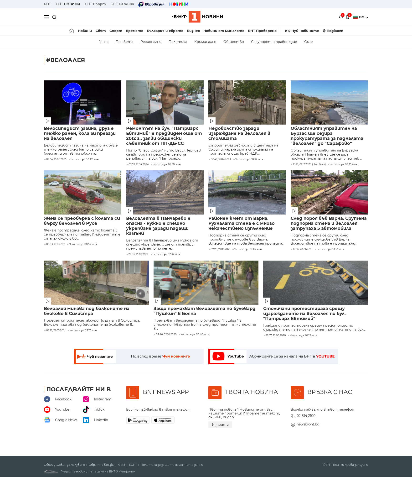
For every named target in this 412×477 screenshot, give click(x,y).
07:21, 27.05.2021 (56, 330)
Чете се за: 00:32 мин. (249, 159)
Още (308, 42)
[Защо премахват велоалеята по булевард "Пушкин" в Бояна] (206, 283)
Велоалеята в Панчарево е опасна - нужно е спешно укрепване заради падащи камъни (158, 226)
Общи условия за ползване (64, 465)
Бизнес (193, 31)
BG (362, 17)
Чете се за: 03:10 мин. (331, 249)
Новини (85, 31)
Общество (233, 42)
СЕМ (121, 465)
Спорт (115, 31)
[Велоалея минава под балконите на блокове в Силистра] (96, 283)
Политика (178, 42)
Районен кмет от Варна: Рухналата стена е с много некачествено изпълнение (241, 223)
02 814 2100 (306, 416)
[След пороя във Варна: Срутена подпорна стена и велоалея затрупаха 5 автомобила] (329, 192)
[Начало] (71, 31)
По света (124, 42)
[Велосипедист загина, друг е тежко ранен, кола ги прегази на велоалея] (82, 102)
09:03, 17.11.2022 (55, 244)
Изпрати (220, 424)
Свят (101, 31)
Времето (134, 31)
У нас (103, 42)
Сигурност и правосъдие (274, 42)
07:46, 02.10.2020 (166, 334)
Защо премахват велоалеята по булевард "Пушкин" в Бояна (205, 311)
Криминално (205, 42)
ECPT (133, 465)
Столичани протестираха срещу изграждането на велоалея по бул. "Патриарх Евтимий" (304, 313)
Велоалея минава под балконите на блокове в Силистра (86, 311)
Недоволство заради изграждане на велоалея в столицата (239, 133)
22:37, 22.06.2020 (276, 335)
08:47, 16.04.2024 (221, 159)
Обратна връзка (101, 465)
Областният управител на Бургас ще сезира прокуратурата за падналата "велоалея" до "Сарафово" (327, 136)
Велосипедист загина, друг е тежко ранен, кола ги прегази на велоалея (80, 133)
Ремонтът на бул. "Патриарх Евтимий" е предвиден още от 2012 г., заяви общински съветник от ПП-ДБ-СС (164, 136)
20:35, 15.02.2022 (139, 254)
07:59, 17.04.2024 (139, 164)
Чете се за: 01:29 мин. (304, 335)
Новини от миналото (223, 31)
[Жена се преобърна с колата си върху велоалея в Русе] (82, 192)
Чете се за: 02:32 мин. (167, 254)
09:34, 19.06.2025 (56, 159)
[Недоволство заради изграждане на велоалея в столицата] (247, 102)
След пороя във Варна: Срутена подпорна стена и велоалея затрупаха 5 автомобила (329, 223)
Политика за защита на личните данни (172, 465)
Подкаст (335, 31)
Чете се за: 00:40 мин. (195, 334)
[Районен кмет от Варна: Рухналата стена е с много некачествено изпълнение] (247, 192)
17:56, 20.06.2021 (303, 249)
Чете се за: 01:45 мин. (248, 249)
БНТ (47, 4)
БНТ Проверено (262, 31)
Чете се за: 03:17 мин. (83, 330)
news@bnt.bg (308, 424)
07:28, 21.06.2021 (220, 249)
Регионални (150, 42)
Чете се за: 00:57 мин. (83, 244)
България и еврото (165, 31)
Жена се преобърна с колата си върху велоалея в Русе (82, 221)
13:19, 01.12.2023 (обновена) (309, 164)
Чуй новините (305, 31)
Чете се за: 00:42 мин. (85, 159)
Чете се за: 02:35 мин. (344, 164)
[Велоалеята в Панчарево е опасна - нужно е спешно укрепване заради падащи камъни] (165, 192)
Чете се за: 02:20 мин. (167, 164)
